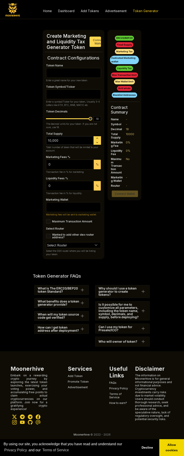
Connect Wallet (97, 41)
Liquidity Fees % (57, 178)
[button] (96, 245)
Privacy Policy (15, 450)
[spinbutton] (70, 140)
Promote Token (78, 381)
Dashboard (66, 11)
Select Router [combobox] (57, 245)
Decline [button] (147, 447)
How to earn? (118, 403)
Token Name (54, 65)
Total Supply (54, 133)
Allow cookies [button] (172, 447)
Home (47, 11)
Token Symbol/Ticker (60, 86)
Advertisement (116, 11)
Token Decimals (57, 111)
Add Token (75, 376)
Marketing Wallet (57, 199)
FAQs (112, 382)
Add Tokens (90, 11)
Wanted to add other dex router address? (73, 236)
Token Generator (145, 11)
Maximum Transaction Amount (72, 221)
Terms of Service (55, 450)
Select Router (55, 228)
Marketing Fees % (58, 157)
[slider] (90, 119)
